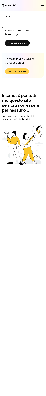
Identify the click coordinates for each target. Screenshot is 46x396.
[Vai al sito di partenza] (9, 5)
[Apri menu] (42, 5)
